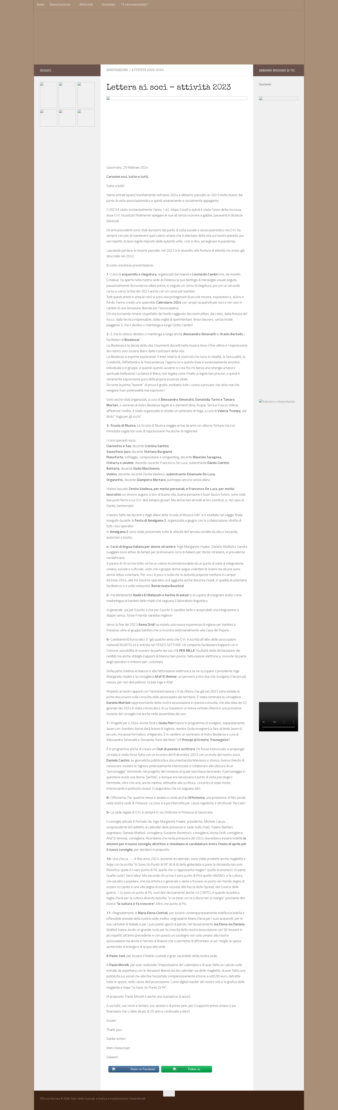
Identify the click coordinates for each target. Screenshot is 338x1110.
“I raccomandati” (134, 4)
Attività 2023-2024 (148, 70)
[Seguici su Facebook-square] (79, 70)
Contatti (108, 4)
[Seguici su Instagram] (86, 70)
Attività (86, 4)
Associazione (60, 4)
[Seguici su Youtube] (92, 70)
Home (40, 4)
